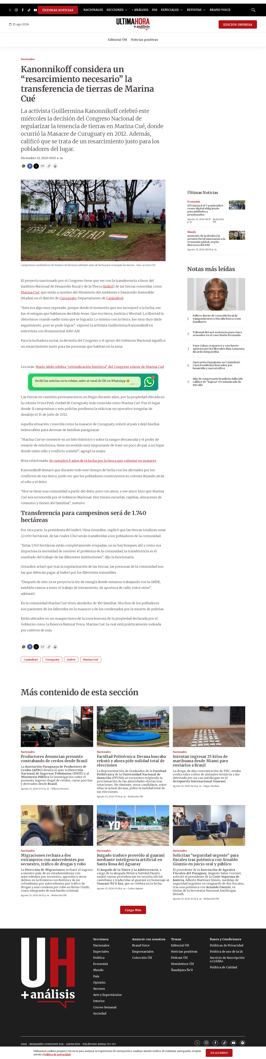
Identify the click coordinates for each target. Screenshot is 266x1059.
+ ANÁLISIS (140, 10)
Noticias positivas (144, 39)
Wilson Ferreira (60, 788)
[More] (126, 10)
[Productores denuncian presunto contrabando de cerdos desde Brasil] (57, 726)
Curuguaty (68, 298)
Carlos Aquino (135, 888)
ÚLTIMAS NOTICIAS (57, 10)
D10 (154, 10)
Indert (108, 286)
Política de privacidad (57, 1054)
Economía (193, 201)
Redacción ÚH (218, 220)
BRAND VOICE (220, 10)
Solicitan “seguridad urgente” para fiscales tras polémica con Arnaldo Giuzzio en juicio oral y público (205, 859)
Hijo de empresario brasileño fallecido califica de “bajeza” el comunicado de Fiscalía (218, 381)
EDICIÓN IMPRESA (237, 24)
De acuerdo (219, 1052)
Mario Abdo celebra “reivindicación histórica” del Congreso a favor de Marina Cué (99, 367)
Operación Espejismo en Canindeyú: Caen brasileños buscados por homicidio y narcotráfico (216, 365)
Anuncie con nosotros (148, 939)
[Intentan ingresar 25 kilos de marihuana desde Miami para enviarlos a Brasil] (209, 726)
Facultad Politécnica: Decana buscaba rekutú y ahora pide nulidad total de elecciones (131, 760)
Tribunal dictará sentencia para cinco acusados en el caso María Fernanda (217, 334)
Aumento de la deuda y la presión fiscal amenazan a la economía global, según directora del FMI (206, 240)
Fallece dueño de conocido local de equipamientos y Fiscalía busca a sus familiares (217, 318)
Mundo (191, 232)
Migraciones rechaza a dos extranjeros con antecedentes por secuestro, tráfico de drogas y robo (53, 859)
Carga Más (133, 910)
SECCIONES (115, 10)
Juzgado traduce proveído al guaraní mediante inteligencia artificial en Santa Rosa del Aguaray (131, 859)
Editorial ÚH (117, 39)
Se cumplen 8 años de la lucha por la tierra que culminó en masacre (102, 461)
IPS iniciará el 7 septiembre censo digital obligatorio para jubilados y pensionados (205, 210)
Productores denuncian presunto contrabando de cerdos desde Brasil (54, 758)
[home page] (133, 24)
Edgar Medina (211, 786)
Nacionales (28, 59)
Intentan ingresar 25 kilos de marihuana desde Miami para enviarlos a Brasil (200, 760)
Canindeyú (114, 298)
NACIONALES (93, 10)
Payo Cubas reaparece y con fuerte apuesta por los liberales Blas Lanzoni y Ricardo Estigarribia (219, 348)
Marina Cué (30, 292)
